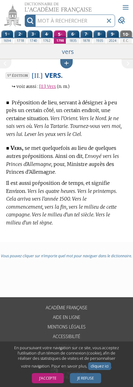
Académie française (66, 308)
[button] (66, 63)
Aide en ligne (66, 317)
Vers (47, 86)
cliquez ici (100, 366)
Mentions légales (67, 327)
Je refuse (85, 378)
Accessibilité (66, 336)
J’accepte (47, 378)
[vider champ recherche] (109, 21)
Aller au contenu (23, 5)
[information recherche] (30, 21)
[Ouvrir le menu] (125, 7)
